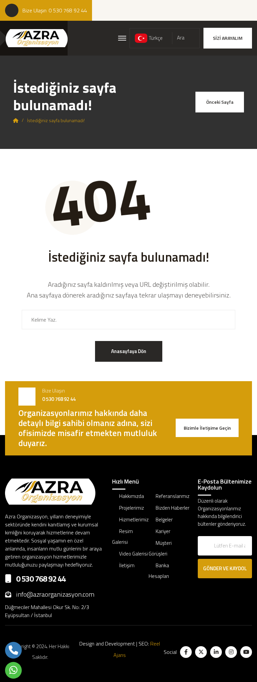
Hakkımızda (131, 496)
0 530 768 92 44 (68, 10)
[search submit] (222, 319)
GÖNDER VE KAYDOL (225, 568)
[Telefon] (13, 650)
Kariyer (163, 531)
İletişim (127, 565)
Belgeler (164, 519)
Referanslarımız (172, 496)
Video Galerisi (133, 554)
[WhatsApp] (13, 670)
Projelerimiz (131, 508)
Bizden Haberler (172, 508)
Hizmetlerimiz (134, 519)
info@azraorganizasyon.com (55, 594)
